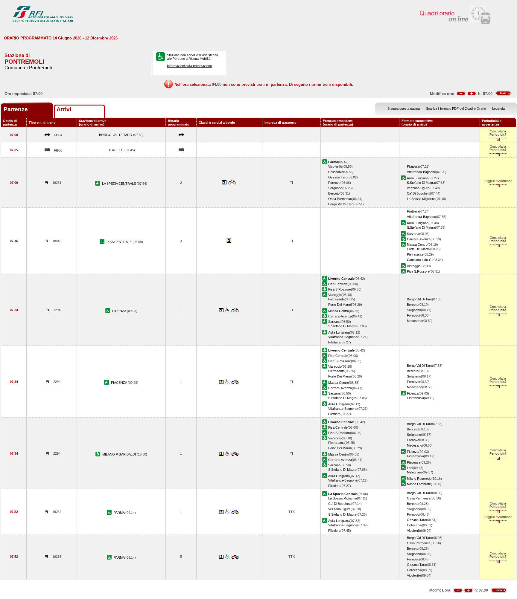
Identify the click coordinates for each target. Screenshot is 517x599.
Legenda (498, 108)
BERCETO (116, 150)
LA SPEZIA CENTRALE (119, 183)
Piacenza (413, 462)
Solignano (335, 188)
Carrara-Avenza (419, 239)
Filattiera (413, 166)
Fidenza (413, 393)
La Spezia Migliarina (421, 199)
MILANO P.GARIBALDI (119, 454)
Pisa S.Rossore (418, 271)
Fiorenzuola (415, 398)
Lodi (410, 468)
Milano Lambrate (419, 484)
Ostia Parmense (340, 199)
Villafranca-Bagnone (421, 172)
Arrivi (64, 109)
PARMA (119, 512)
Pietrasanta (415, 254)
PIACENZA (119, 382)
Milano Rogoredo (419, 478)
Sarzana (413, 234)
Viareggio (413, 266)
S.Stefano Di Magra (421, 182)
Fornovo (334, 182)
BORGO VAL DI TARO (116, 135)
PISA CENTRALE (120, 242)
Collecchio (335, 172)
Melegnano (415, 472)
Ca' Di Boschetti (418, 193)
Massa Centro (417, 244)
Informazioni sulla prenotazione (189, 66)
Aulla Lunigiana (417, 178)
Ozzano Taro (337, 177)
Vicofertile (335, 166)
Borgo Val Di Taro (340, 204)
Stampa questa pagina (403, 108)
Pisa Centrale (338, 284)
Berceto (334, 193)
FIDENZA (119, 311)
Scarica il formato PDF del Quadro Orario (456, 108)
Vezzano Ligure (418, 188)
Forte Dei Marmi (418, 249)
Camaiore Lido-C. (419, 260)
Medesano (414, 321)
